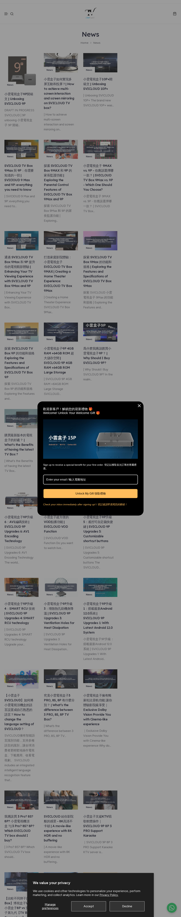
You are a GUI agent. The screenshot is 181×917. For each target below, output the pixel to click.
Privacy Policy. (109, 895)
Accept (89, 906)
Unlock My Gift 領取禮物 (90, 493)
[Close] (139, 405)
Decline (127, 906)
